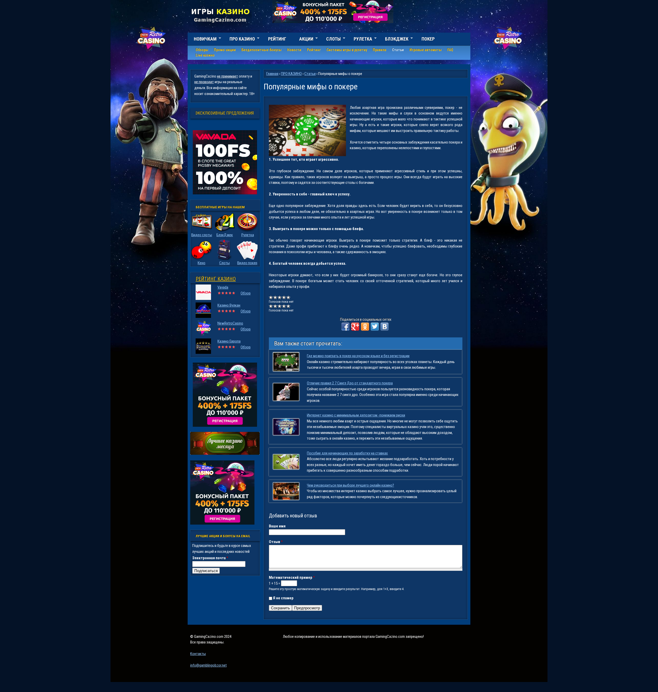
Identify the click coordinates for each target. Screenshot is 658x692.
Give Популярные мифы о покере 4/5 (284, 297)
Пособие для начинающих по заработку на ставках (347, 453)
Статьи (398, 50)
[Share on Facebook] (345, 327)
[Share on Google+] (355, 327)
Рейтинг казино (216, 279)
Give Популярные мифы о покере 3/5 (280, 297)
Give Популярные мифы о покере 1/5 (271, 297)
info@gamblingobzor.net (208, 665)
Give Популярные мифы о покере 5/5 (288, 297)
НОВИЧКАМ (202, 39)
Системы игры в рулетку (346, 50)
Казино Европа (229, 341)
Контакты (198, 653)
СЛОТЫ (330, 39)
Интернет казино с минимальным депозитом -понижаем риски (356, 415)
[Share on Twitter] (375, 327)
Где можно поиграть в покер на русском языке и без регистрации (358, 356)
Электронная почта (210, 558)
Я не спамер (283, 598)
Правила (379, 50)
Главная (272, 73)
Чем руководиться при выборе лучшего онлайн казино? (350, 485)
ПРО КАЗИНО (239, 39)
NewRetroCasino (230, 323)
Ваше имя (277, 526)
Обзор (246, 293)
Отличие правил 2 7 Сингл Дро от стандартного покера (350, 383)
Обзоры (202, 50)
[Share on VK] (384, 327)
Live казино (205, 55)
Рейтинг (314, 50)
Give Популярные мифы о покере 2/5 (275, 297)
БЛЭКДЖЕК (393, 39)
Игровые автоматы (425, 50)
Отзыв (276, 541)
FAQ (450, 50)
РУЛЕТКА (360, 39)
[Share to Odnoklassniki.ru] (365, 327)
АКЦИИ (303, 39)
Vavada (222, 287)
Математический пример (292, 577)
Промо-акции (225, 50)
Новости (294, 50)
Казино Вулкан (228, 305)
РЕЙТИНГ (277, 39)
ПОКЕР (428, 39)
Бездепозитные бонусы (261, 50)
